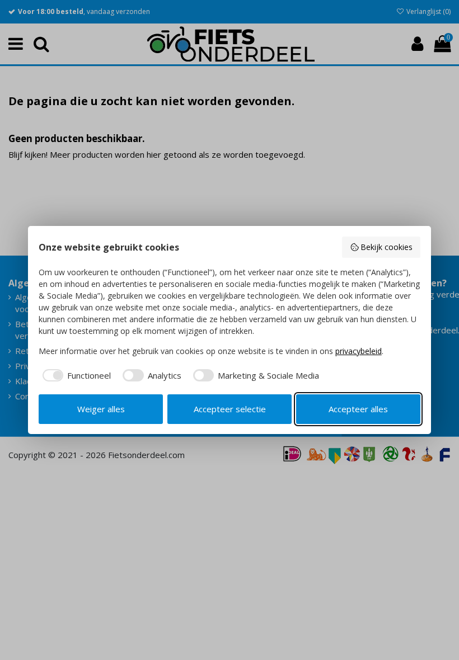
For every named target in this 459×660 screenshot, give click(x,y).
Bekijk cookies (386, 247)
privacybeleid (358, 351)
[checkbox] (75, 375)
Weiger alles (101, 408)
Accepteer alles (358, 408)
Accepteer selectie (230, 408)
